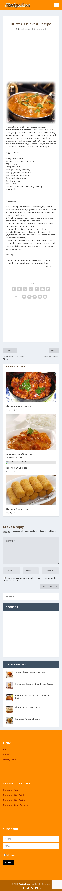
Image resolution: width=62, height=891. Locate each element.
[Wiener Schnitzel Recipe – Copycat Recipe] (9, 697)
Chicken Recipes (23, 29)
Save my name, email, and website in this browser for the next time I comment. (30, 579)
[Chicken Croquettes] (31, 490)
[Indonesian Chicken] (31, 462)
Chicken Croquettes (17, 509)
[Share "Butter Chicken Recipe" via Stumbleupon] (37, 289)
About (6, 749)
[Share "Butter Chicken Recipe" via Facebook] (14, 289)
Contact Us (8, 754)
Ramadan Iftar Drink (13, 795)
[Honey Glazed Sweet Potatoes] (9, 674)
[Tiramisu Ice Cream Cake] (9, 709)
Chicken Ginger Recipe (18, 406)
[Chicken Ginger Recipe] (31, 387)
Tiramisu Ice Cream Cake (27, 707)
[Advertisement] (31, 56)
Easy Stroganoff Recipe (19, 454)
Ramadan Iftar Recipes (14, 800)
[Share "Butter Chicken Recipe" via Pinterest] (31, 289)
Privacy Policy (10, 759)
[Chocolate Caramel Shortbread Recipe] (9, 685)
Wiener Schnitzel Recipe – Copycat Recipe (32, 696)
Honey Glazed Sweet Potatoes (30, 672)
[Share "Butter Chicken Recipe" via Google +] (25, 289)
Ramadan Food (10, 790)
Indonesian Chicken (17, 467)
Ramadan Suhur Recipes (15, 805)
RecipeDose (24, 884)
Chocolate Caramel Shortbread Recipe (34, 684)
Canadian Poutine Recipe (27, 718)
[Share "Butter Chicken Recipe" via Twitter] (19, 289)
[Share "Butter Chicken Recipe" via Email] (42, 289)
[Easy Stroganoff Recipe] (31, 432)
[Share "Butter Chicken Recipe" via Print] (48, 289)
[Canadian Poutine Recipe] (9, 720)
